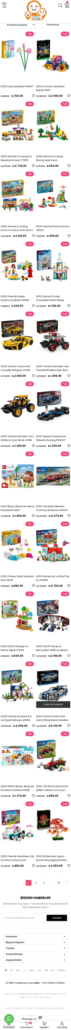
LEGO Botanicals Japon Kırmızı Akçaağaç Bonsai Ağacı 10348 (51, 858)
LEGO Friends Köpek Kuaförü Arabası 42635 (15, 298)
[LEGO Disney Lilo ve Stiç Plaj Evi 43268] (53, 546)
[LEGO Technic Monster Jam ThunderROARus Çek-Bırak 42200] (53, 336)
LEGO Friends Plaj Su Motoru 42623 (53, 228)
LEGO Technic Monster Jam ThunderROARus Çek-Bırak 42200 (52, 368)
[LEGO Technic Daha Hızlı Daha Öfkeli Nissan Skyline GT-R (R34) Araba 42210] (53, 686)
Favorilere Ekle (33, 95)
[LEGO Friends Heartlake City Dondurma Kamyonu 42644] (18, 826)
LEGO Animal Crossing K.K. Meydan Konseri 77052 (16, 158)
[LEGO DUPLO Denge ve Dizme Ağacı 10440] (18, 616)
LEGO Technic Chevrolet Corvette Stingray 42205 (15, 368)
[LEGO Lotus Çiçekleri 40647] (18, 56)
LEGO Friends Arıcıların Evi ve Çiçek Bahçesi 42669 (16, 718)
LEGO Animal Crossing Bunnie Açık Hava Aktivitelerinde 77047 (49, 158)
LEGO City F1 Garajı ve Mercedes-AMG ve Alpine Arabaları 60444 (52, 648)
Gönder (57, 918)
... (51, 882)
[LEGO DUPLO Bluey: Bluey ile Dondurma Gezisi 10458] (18, 756)
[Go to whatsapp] (9, 1019)
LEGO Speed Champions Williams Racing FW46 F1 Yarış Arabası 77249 (51, 438)
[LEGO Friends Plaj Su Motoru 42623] (53, 196)
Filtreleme (53, 24)
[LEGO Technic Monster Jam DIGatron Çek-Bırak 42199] (18, 406)
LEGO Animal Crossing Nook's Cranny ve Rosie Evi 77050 (17, 228)
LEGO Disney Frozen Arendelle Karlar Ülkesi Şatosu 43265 (50, 298)
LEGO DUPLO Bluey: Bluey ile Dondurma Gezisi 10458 (17, 788)
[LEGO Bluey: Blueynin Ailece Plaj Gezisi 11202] (18, 476)
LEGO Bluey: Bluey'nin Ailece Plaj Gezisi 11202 (17, 508)
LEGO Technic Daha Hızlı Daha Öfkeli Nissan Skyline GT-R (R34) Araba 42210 (52, 718)
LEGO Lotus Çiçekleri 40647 (17, 86)
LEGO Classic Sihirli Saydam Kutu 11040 (17, 578)
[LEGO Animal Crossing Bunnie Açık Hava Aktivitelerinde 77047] (53, 126)
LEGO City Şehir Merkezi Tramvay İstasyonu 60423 (52, 508)
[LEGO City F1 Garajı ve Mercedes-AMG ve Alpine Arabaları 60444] (53, 616)
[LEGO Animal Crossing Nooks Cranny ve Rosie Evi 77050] (18, 196)
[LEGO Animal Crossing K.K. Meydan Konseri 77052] (18, 126)
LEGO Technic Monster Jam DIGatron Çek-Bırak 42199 (17, 438)
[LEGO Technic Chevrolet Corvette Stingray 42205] (18, 336)
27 (59, 882)
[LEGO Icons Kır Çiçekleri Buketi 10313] (53, 56)
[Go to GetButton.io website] (9, 1026)
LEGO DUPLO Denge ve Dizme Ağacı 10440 (14, 648)
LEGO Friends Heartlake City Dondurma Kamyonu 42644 (17, 858)
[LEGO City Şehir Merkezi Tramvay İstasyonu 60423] (53, 476)
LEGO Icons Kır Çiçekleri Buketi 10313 (50, 88)
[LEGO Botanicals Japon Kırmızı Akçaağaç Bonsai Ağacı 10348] (53, 826)
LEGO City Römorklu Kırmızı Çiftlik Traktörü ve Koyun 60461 (52, 788)
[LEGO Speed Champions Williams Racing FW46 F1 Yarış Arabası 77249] (53, 406)
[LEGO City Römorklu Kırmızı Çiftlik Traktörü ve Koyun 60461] (53, 756)
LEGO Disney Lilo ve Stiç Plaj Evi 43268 (52, 578)
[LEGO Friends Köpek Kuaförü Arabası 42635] (18, 266)
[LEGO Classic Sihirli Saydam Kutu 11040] (18, 546)
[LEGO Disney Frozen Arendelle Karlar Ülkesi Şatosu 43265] (53, 266)
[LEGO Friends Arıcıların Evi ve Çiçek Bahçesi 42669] (18, 686)
